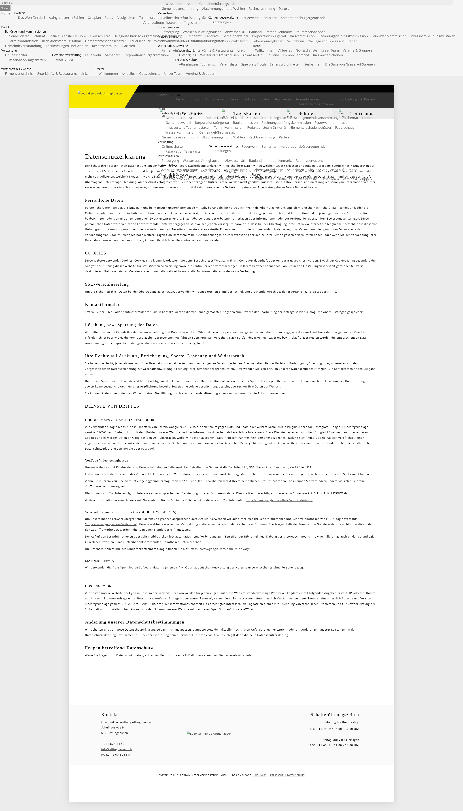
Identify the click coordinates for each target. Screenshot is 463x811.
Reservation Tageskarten (27, 60)
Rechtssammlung (105, 46)
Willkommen (108, 73)
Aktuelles (128, 73)
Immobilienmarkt (296, 55)
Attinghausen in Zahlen (66, 17)
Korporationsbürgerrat (212, 122)
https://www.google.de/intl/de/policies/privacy (279, 500)
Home (5, 13)
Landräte (368, 117)
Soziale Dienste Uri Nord (67, 36)
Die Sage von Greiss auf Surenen (350, 64)
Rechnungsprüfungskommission (286, 122)
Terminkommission (23, 41)
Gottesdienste (149, 73)
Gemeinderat (19, 36)
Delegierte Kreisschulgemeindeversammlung (148, 36)
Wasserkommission (180, 132)
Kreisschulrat (100, 36)
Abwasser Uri (253, 55)
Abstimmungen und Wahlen (67, 46)
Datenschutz (296, 775)
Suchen (5, 8)
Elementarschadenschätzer (105, 41)
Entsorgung (187, 55)
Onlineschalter (16, 55)
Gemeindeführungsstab (217, 132)
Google (128, 448)
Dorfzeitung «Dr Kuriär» (357, 99)
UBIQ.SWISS (260, 775)
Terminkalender (151, 17)
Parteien (128, 46)
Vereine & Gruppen (200, 73)
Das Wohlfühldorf (31, 17)
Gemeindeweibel (178, 122)
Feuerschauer (140, 41)
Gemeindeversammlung (23, 46)
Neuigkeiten (126, 17)
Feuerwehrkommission (389, 36)
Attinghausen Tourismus (197, 64)
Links (84, 73)
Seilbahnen (312, 64)
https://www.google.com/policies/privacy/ (220, 549)
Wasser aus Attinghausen (219, 55)
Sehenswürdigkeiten (285, 64)
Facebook (148, 448)
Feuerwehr (93, 55)
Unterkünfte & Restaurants (57, 73)
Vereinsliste (228, 64)
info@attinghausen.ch (116, 749)
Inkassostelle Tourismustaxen (432, 36)
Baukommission (245, 122)
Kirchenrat (350, 117)
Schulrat (39, 36)
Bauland (272, 55)
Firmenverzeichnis (19, 73)
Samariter (112, 55)
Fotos (109, 17)
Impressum (277, 775)
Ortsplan (94, 17)
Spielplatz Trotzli (253, 64)
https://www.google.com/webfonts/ (111, 524)
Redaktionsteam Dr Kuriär (61, 41)
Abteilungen (65, 59)
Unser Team (173, 73)
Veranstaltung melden (316, 104)
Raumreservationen (328, 55)
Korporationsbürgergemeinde (146, 55)
